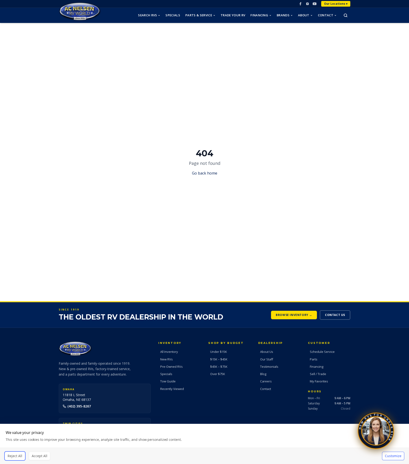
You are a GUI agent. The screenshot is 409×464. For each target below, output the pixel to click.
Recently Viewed (172, 389)
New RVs (166, 359)
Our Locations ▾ (335, 4)
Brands (283, 15)
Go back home (204, 173)
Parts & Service (198, 15)
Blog (263, 374)
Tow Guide (168, 381)
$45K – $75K (218, 366)
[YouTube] (314, 4)
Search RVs (147, 15)
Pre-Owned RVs (171, 366)
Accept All (39, 456)
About (303, 15)
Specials (172, 15)
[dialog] (204, 444)
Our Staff (266, 359)
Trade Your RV (233, 15)
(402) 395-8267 (79, 406)
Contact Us (335, 315)
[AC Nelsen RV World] (80, 11)
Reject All (15, 456)
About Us (266, 352)
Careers (266, 381)
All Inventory (169, 352)
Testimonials (269, 366)
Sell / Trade (318, 374)
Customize (393, 456)
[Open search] (345, 15)
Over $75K (217, 374)
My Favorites (319, 381)
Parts (313, 359)
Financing (259, 15)
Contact (325, 15)
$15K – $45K (218, 359)
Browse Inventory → (294, 315)
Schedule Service (322, 352)
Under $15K (218, 352)
